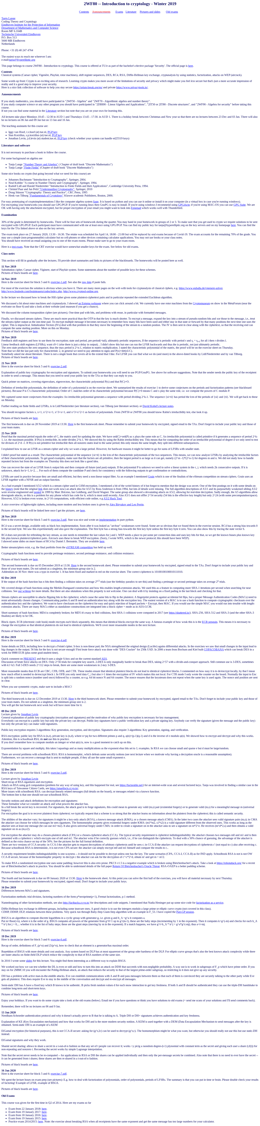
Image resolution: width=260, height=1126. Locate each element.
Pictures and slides (150, 11)
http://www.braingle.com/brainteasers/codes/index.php (31, 291)
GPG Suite (239, 204)
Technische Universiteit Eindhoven (21, 34)
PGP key (52, 131)
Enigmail (136, 207)
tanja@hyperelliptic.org (22, 59)
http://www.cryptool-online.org (80, 291)
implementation (107, 519)
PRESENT (30, 658)
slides (29, 960)
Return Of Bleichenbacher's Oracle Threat (136, 866)
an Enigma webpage (89, 303)
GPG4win (184, 204)
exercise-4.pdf (59, 640)
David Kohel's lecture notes (158, 406)
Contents (84, 11)
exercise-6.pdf (59, 939)
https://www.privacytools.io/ (132, 87)
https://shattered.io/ (179, 612)
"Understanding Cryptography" (56, 189)
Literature (131, 11)
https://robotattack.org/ (229, 863)
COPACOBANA (214, 649)
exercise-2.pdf (59, 366)
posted (37, 492)
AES (104, 658)
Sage (96, 201)
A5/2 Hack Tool (112, 498)
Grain (151, 476)
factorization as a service (209, 902)
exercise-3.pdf (59, 519)
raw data (86, 282)
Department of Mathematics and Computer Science (29, 27)
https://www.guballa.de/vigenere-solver (200, 288)
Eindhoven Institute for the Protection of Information (30, 24)
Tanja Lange (8, 18)
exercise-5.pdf (59, 772)
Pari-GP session (185, 911)
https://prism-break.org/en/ (87, 87)
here (190, 65)
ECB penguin (209, 621)
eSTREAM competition (79, 547)
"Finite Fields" (31, 167)
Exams (119, 11)
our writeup (24, 591)
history (9, 488)
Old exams (172, 11)
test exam (17, 246)
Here (70, 424)
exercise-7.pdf (59, 1073)
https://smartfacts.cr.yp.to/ (64, 788)
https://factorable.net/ (131, 785)
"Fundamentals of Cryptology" (46, 195)
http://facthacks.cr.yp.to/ (76, 902)
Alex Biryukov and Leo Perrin (126, 504)
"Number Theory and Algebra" (40, 164)
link (40, 488)
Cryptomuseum (201, 303)
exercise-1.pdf (59, 282)
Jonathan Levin (29, 714)
